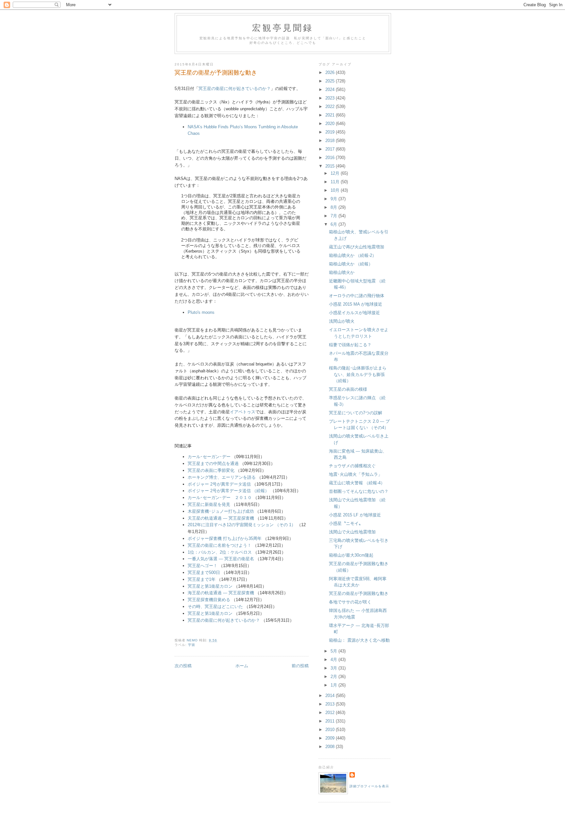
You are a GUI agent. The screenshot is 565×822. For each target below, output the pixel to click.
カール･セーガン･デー (209, 456)
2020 (330, 123)
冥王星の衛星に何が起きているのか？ (234, 88)
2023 (330, 98)
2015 (330, 166)
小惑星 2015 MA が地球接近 (355, 304)
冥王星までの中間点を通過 (213, 463)
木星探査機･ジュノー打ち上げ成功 (221, 511)
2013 (330, 704)
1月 (334, 685)
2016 (330, 157)
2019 (330, 132)
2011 (330, 721)
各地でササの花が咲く (350, 601)
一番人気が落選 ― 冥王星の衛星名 (221, 558)
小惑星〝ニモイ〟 (346, 523)
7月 (334, 215)
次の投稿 (183, 665)
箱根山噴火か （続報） (351, 263)
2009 (330, 738)
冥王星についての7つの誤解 (355, 412)
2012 (330, 712)
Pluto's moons (201, 312)
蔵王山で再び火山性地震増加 (356, 246)
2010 (330, 729)
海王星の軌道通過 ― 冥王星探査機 (221, 592)
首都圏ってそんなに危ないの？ (358, 491)
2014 (330, 695)
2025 (330, 81)
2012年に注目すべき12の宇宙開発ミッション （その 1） (242, 524)
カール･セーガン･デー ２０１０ (220, 497)
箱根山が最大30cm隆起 (351, 555)
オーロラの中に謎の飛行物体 (356, 295)
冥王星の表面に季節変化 (211, 470)
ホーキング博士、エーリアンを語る (222, 477)
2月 (334, 676)
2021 (330, 115)
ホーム (241, 665)
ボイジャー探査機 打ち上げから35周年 (225, 538)
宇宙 (191, 645)
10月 (336, 190)
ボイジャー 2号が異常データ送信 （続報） (228, 490)
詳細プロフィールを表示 (369, 786)
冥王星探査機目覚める (209, 599)
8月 (334, 207)
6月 (334, 224)
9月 (334, 198)
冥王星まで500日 (204, 572)
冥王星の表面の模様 (348, 389)
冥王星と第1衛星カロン (210, 586)
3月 (334, 668)
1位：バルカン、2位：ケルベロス (220, 552)
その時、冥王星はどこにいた (215, 606)
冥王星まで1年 (201, 579)
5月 (334, 651)
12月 (336, 173)
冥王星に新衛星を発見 (209, 504)
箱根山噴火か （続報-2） (352, 255)
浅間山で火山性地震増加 (352, 531)
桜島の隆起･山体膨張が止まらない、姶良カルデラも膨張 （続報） (357, 374)
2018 (330, 140)
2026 (330, 72)
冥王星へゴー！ (202, 565)
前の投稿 (300, 665)
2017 (330, 149)
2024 (330, 89)
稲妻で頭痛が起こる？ (350, 344)
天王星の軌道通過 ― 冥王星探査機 (221, 518)
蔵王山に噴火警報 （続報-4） (357, 482)
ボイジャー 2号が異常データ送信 (219, 484)
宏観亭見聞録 (282, 27)
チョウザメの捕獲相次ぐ (352, 465)
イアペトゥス (242, 411)
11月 (336, 181)
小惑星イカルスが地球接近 (354, 312)
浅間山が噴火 (341, 321)
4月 (334, 659)
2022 (330, 106)
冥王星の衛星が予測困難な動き (358, 593)
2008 (330, 746)
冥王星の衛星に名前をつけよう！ (219, 545)
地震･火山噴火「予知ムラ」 (355, 474)
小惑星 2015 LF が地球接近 (355, 514)
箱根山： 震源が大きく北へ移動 (359, 640)
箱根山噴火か (341, 272)
